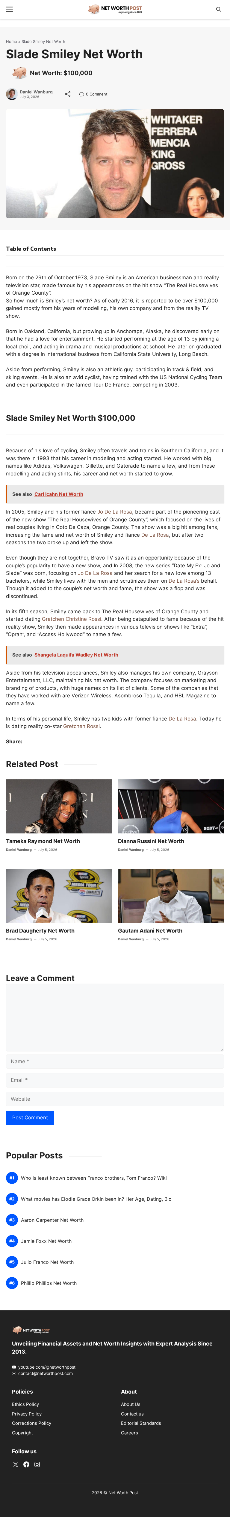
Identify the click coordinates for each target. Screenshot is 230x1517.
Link (83, 94)
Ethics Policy (25, 1404)
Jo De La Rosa (114, 512)
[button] (218, 9)
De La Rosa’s (184, 581)
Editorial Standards (141, 1423)
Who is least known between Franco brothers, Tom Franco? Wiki (94, 1178)
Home (11, 41)
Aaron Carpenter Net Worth (52, 1220)
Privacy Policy (27, 1414)
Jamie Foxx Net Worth (46, 1241)
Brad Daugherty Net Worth (40, 930)
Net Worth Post (123, 1492)
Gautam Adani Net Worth (150, 930)
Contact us (132, 1414)
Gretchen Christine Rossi (71, 619)
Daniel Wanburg (36, 92)
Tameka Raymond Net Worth (43, 841)
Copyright (22, 1433)
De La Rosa (155, 535)
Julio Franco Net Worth (47, 1262)
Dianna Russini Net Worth (151, 841)
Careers (129, 1433)
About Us (130, 1404)
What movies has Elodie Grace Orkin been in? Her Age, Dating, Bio (96, 1199)
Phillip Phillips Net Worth (49, 1283)
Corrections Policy (31, 1423)
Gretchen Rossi (81, 726)
